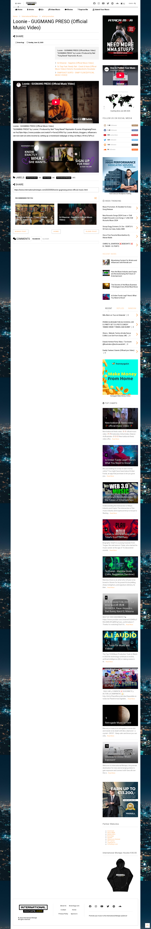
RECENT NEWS (109, 254)
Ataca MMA (111, 832)
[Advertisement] (56, 263)
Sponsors (74, 914)
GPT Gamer (111, 841)
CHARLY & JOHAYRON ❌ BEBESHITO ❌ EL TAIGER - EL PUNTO (120, 682)
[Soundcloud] (117, 3)
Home (19, 9)
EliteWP (109, 837)
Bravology (110, 836)
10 (107, 746)
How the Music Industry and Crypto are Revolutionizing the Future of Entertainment (124, 274)
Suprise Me (83, 9)
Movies (70, 9)
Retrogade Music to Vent (118, 722)
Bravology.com (74, 906)
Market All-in (111, 834)
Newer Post (20, 231)
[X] (108, 3)
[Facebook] (94, 3)
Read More (115, 439)
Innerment (110, 831)
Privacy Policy (63, 914)
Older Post (91, 231)
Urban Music (55, 9)
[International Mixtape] (31, 4)
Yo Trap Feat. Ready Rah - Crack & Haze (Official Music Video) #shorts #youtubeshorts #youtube (75, 67)
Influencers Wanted (113, 839)
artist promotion (48, 16)
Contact (63, 910)
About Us (63, 906)
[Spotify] (112, 3)
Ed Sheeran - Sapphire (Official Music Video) (75, 63)
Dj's (42, 9)
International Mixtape (30, 16)
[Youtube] (103, 3)
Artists (31, 9)
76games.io (111, 842)
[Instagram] (99, 3)
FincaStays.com (112, 844)
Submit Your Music (101, 9)
